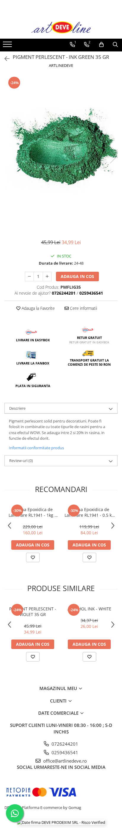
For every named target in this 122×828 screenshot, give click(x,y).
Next (113, 157)
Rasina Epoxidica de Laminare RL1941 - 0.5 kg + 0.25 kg (89, 512)
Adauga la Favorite (37, 308)
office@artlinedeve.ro (64, 761)
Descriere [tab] (17, 408)
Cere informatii (83, 308)
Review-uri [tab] (21, 460)
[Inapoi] (4, 59)
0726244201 (64, 744)
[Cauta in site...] (115, 45)
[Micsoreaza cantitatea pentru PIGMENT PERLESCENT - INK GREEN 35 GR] (29, 276)
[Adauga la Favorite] (33, 557)
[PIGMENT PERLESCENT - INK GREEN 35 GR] (61, 151)
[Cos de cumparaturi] (101, 45)
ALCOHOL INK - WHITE (89, 609)
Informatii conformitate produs (36, 447)
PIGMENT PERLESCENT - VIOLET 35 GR (32, 611)
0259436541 (64, 752)
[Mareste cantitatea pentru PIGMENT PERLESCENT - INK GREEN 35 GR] (47, 276)
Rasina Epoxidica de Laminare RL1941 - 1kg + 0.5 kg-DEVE (33, 512)
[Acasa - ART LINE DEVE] (61, 27)
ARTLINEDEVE (61, 65)
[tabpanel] (61, 151)
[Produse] (8, 46)
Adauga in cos (77, 276)
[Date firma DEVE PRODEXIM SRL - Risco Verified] (61, 822)
